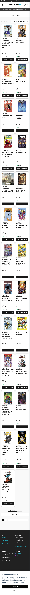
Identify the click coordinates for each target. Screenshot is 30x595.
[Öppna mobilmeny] (2, 5)
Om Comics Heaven (6, 542)
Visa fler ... (15, 514)
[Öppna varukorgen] (27, 5)
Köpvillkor (4, 537)
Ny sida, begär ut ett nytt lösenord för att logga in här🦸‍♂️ (15, 9)
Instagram (19, 555)
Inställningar (15, 590)
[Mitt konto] (24, 5)
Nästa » (18, 520)
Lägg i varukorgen (8, 59)
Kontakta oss (5, 539)
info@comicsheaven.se (20, 546)
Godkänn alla (15, 586)
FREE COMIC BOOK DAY (13, 11)
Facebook (19, 553)
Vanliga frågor (5, 540)
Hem (7, 11)
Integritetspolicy (6, 543)
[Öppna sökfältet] (5, 5)
